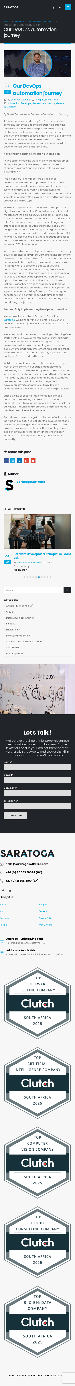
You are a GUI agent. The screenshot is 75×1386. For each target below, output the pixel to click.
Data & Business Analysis (20, 617)
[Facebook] (53, 7)
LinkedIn (19, 460)
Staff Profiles (13, 647)
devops (51, 103)
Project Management (18, 635)
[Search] (67, 590)
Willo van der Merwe (29, 562)
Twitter (12, 460)
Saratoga (9, 320)
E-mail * (8, 775)
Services (4, 918)
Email (33, 460)
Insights (39, 99)
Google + (26, 460)
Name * (8, 762)
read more (20, 569)
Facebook (6, 460)
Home (3, 904)
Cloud (9, 611)
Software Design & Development (24, 641)
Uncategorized (14, 653)
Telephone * (11, 800)
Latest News (51, 99)
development (39, 103)
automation (13, 103)
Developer (26, 103)
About (3, 911)
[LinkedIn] (59, 7)
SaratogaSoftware (20, 99)
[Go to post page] (37, 531)
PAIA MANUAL (45, 924)
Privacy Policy (46, 918)
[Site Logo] (11, 7)
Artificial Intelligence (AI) (19, 605)
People (3, 924)
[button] (68, 7)
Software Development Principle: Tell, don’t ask (42, 556)
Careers (43, 911)
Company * (10, 788)
